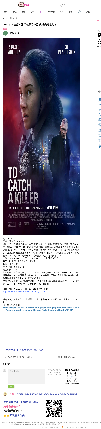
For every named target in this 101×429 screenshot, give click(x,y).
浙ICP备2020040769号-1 (51, 427)
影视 (10, 18)
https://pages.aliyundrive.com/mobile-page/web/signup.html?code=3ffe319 (39, 308)
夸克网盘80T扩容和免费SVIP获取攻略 (23, 350)
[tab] (5, 11)
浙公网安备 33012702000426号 (74, 427)
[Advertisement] (41, 329)
